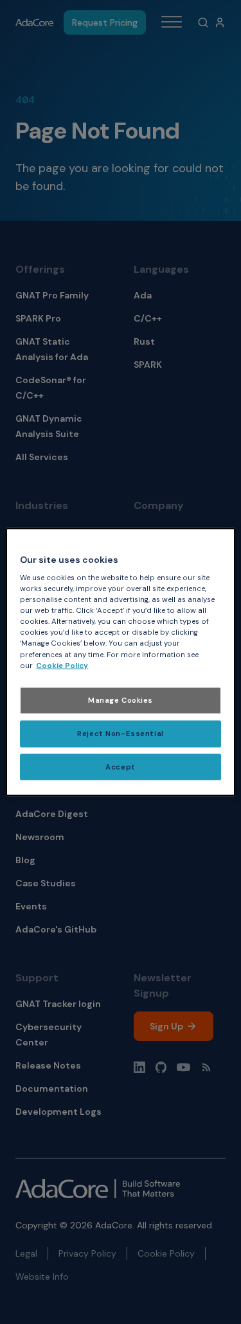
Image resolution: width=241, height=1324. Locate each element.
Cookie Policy (62, 665)
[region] (120, 662)
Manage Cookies (120, 700)
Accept (120, 766)
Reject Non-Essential (120, 733)
